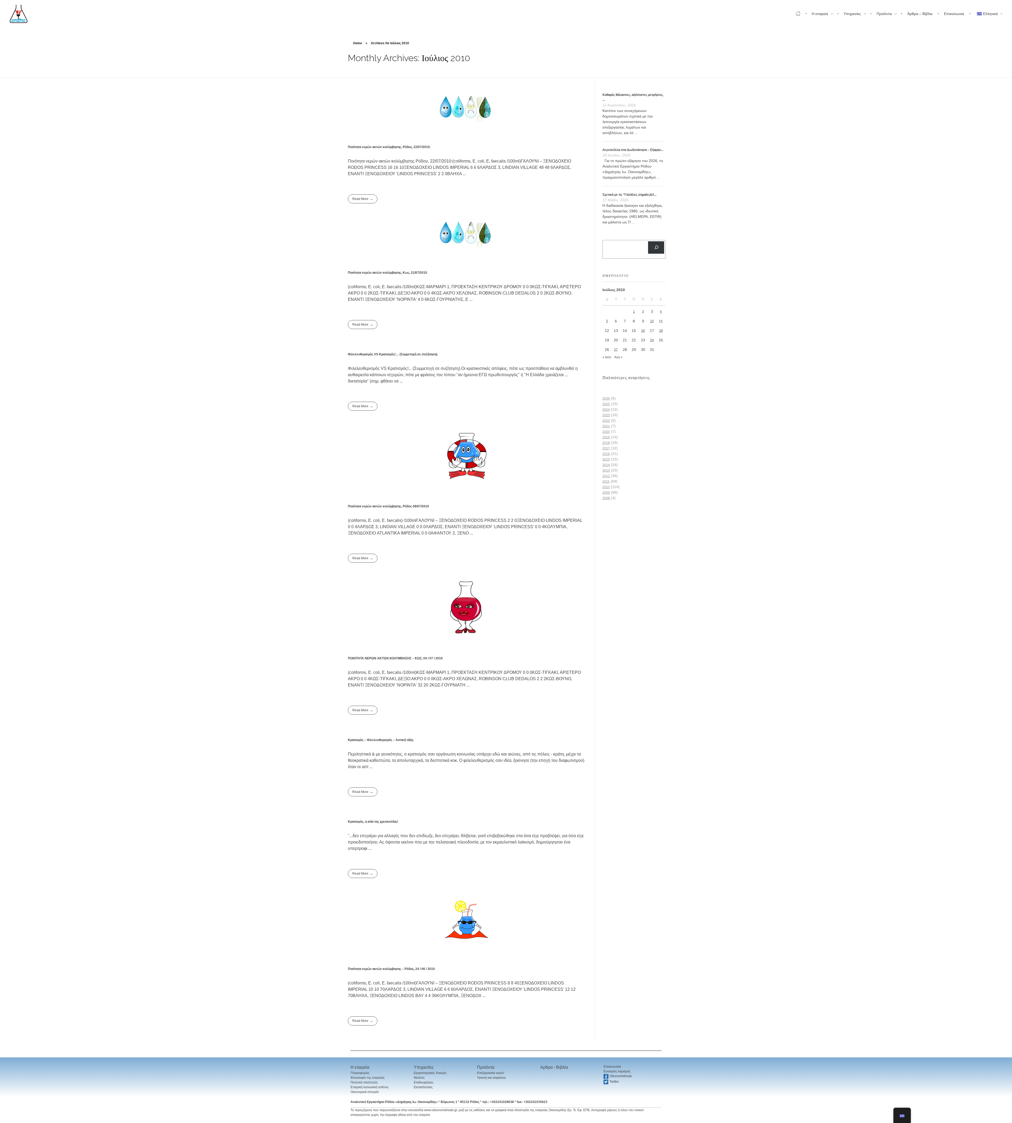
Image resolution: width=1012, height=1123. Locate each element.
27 (616, 349)
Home (357, 43)
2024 (606, 409)
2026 (606, 398)
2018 (606, 443)
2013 (606, 470)
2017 (606, 448)
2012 (606, 476)
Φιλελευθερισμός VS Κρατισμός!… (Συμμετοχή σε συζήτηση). (393, 354)
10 (652, 321)
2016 (606, 454)
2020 (606, 432)
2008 (606, 498)
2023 (606, 415)
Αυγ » (618, 357)
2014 (606, 465)
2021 (606, 426)
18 (661, 330)
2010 (606, 487)
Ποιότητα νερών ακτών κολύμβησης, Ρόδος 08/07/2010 (388, 506)
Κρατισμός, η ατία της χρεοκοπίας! (373, 821)
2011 (606, 481)
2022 (606, 421)
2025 (606, 404)
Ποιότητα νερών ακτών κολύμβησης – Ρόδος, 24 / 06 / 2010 (391, 969)
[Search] (656, 247)
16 (643, 330)
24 (652, 340)
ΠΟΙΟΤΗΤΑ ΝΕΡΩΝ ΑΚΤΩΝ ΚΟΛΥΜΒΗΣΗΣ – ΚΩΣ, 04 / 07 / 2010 (395, 658)
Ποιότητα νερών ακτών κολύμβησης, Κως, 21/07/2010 (387, 272)
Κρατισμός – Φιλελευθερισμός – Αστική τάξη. (381, 740)
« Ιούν (606, 357)
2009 (606, 492)
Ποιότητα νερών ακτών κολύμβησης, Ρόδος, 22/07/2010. (389, 147)
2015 (606, 459)
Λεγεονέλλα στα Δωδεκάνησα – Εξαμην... (632, 150)
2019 (606, 437)
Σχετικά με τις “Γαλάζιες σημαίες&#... (629, 195)
